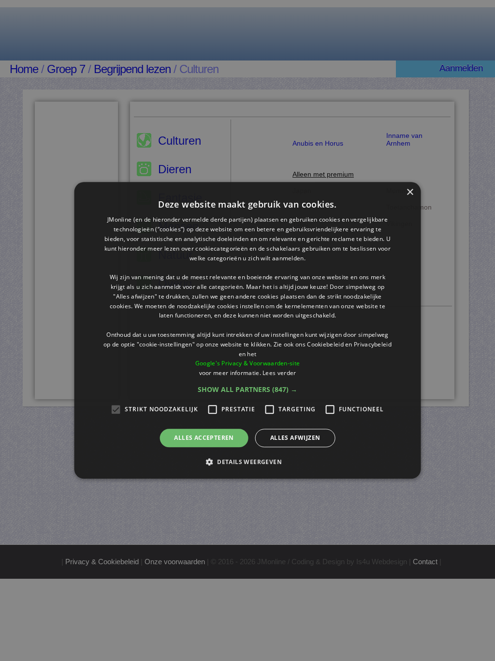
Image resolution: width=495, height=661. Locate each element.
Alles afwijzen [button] (295, 438)
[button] (247, 389)
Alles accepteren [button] (203, 438)
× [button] (409, 192)
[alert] (247, 330)
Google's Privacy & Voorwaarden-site (247, 364)
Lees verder (279, 373)
